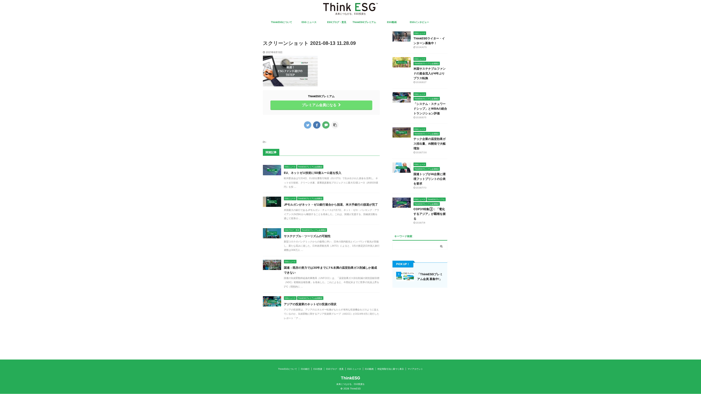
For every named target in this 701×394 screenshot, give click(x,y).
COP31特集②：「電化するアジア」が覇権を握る (429, 213)
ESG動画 (392, 22)
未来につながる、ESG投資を (350, 384)
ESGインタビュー (419, 22)
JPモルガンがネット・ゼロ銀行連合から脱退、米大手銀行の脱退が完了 (331, 204)
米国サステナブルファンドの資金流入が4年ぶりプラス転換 (429, 73)
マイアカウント (415, 369)
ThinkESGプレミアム (364, 22)
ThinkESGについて (281, 22)
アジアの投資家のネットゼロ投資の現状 (310, 304)
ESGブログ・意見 (336, 22)
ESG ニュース (309, 22)
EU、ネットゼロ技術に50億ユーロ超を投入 (312, 173)
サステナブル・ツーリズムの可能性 (307, 236)
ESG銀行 (305, 369)
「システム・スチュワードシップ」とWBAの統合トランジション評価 (430, 108)
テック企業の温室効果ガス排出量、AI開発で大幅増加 (429, 143)
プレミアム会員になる (319, 105)
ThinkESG (350, 378)
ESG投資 (317, 369)
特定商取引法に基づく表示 (391, 369)
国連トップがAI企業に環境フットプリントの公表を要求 (429, 178)
